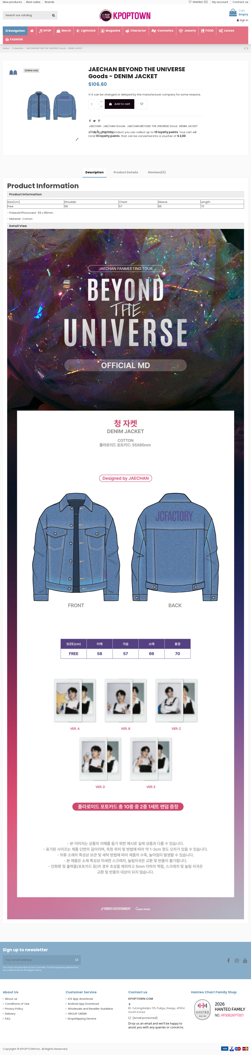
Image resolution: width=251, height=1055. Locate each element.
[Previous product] (245, 48)
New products (13, 2)
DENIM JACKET (188, 126)
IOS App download (80, 999)
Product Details (126, 172)
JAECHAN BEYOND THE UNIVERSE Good (152, 126)
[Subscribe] (77, 960)
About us (11, 999)
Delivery (10, 1014)
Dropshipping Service (82, 1018)
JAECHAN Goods (114, 126)
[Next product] (247, 48)
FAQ (7, 1018)
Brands (49, 2)
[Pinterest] (99, 121)
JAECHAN (95, 126)
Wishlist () (200, 2)
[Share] (90, 121)
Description (94, 172)
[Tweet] (94, 121)
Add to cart (122, 104)
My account (220, 2)
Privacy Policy (14, 1009)
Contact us (240, 2)
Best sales (33, 2)
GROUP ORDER (77, 1014)
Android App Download (83, 1004)
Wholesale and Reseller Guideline (90, 1009)
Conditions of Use (17, 1004)
